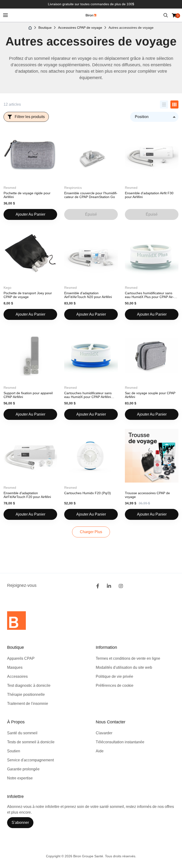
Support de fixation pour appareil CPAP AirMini (28, 395)
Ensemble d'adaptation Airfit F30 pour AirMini (149, 195)
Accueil (30, 27)
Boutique (45, 27)
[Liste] (164, 104)
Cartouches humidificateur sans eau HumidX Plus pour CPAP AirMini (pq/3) (149, 295)
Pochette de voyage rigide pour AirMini (27, 195)
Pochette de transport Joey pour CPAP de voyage (28, 295)
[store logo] (91, 15)
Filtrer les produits (30, 117)
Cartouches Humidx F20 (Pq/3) (87, 493)
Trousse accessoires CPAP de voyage (147, 495)
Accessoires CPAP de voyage (80, 27)
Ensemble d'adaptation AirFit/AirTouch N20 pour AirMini (88, 295)
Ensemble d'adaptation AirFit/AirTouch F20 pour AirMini (27, 495)
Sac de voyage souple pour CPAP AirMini (150, 395)
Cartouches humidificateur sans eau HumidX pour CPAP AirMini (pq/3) (88, 395)
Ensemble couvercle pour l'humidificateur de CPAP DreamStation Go (91, 195)
